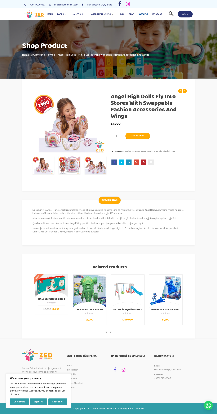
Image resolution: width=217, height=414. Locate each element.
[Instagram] (128, 4)
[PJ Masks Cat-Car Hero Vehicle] (165, 291)
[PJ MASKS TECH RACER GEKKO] (89, 291)
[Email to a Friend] (151, 162)
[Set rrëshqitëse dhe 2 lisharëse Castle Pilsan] (127, 291)
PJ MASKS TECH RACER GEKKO (89, 311)
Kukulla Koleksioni (141, 151)
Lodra (60, 14)
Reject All (39, 401)
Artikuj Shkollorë (75, 383)
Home (25, 55)
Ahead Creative (136, 408)
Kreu (50, 14)
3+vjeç (51, 55)
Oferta (185, 14)
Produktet (72, 374)
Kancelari (77, 14)
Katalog (143, 13)
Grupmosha (38, 55)
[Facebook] (119, 4)
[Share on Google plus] (136, 162)
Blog (131, 14)
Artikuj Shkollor (101, 14)
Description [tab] (110, 200)
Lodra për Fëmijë (161, 151)
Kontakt (157, 14)
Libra (121, 14)
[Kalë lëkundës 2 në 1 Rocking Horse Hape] (51, 286)
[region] (38, 390)
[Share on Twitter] (121, 162)
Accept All (57, 401)
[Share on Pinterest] (143, 162)
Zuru (173, 151)
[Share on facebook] (114, 162)
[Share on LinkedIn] (129, 162)
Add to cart (137, 136)
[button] (171, 14)
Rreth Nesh (72, 369)
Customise (19, 401)
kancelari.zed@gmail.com (167, 369)
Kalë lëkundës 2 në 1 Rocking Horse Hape (51, 300)
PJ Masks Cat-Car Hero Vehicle (165, 311)
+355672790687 (162, 378)
